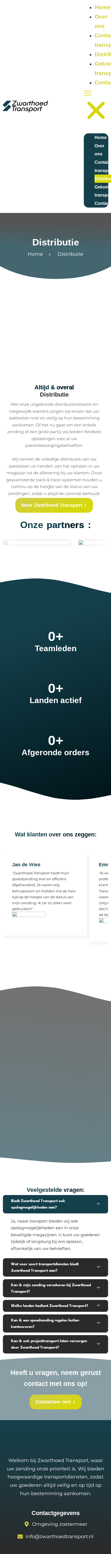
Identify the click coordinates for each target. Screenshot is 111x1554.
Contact (103, 203)
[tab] (55, 1204)
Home (102, 7)
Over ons (99, 150)
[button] (96, 107)
